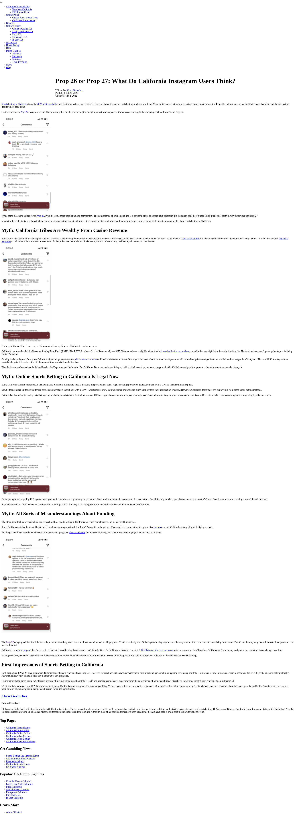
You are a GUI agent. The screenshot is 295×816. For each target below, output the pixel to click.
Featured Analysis (15, 761)
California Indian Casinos (18, 736)
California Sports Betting (18, 6)
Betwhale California (22, 9)
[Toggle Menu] (1, 2)
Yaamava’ (17, 53)
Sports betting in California (15, 104)
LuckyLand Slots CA (22, 31)
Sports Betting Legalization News (22, 755)
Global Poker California (17, 789)
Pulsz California (14, 786)
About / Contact (14, 812)
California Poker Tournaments (20, 741)
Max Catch (11, 42)
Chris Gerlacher (75, 90)
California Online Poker (17, 730)
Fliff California (13, 795)
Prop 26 (40, 215)
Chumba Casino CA (22, 28)
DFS (8, 48)
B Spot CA (17, 39)
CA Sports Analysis (15, 767)
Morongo (16, 59)
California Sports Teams (18, 764)
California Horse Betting (18, 738)
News (9, 64)
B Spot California (14, 797)
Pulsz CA (17, 34)
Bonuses (10, 23)
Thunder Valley (19, 62)
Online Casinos (13, 26)
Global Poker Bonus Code (25, 17)
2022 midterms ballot (47, 104)
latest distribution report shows (175, 351)
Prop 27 (24, 112)
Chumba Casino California (19, 781)
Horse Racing (13, 45)
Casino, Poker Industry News (20, 758)
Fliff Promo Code (20, 12)
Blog (8, 67)
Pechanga (17, 56)
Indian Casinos (13, 51)
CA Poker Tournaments (23, 20)
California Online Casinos (18, 733)
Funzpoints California (16, 792)
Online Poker (12, 15)
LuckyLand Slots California (19, 784)
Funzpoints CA (19, 37)
